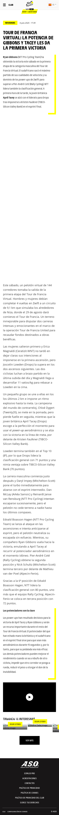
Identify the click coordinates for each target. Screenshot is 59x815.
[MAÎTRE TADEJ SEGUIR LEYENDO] (40, 725)
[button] (52, 5)
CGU (3, 812)
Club (10, 4)
